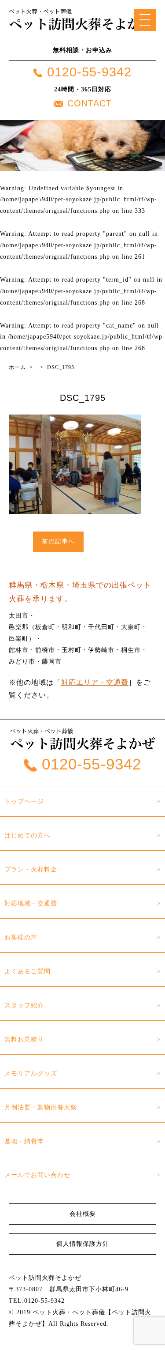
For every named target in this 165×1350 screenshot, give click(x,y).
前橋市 (45, 649)
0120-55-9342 (89, 72)
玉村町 (71, 649)
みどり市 (22, 661)
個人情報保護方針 (82, 1243)
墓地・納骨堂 (24, 1141)
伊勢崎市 (101, 649)
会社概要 (83, 1213)
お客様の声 (20, 937)
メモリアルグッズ (30, 1073)
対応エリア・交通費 (94, 682)
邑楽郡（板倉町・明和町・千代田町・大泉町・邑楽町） (78, 632)
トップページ (24, 801)
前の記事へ (58, 541)
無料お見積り (24, 1039)
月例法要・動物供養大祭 (40, 1107)
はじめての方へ (27, 835)
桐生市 (131, 649)
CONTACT (89, 103)
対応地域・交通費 (30, 903)
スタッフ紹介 (24, 1005)
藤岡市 (52, 661)
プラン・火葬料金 (30, 869)
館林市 (19, 649)
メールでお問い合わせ (37, 1174)
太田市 (19, 615)
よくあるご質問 (27, 971)
